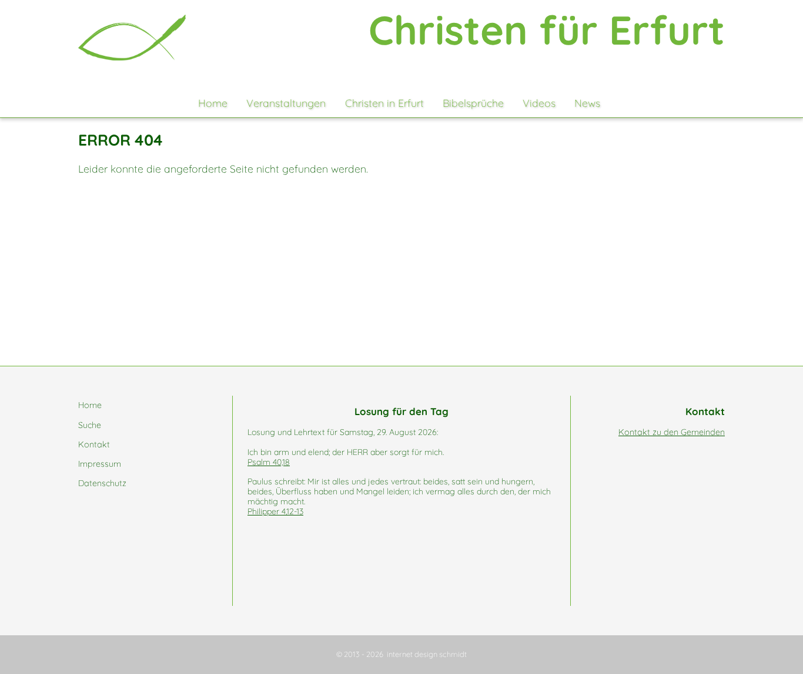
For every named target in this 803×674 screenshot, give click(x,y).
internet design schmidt (427, 654)
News (587, 102)
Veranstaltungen (286, 102)
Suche (89, 425)
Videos (539, 102)
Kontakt (94, 444)
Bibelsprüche (473, 102)
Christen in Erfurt (384, 102)
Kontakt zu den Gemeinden (671, 432)
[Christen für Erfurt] (132, 37)
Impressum (99, 464)
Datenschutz (102, 483)
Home (212, 102)
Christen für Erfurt (547, 30)
